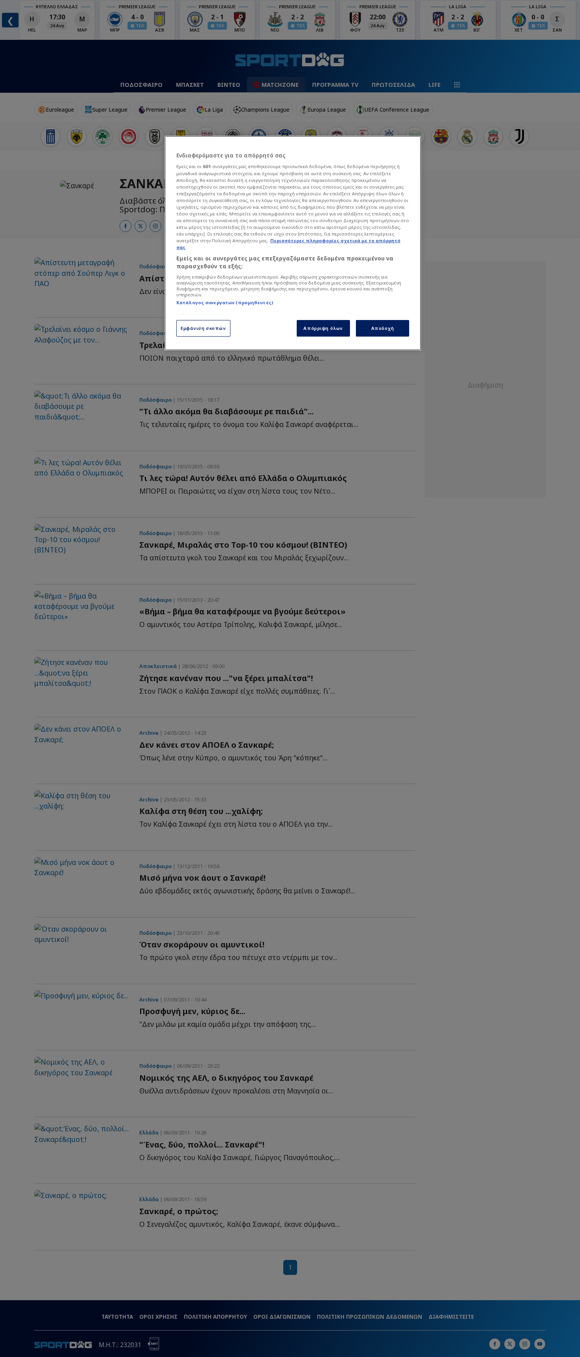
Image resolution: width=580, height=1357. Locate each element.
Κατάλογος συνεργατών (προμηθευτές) (224, 302)
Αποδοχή (382, 328)
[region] (293, 243)
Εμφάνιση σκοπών (203, 328)
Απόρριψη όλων (322, 328)
